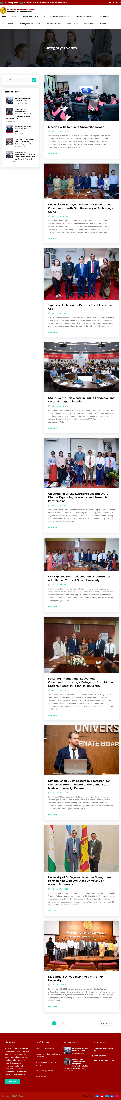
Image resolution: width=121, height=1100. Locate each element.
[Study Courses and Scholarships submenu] (71, 16)
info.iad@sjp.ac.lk (30, 3)
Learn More (12, 1082)
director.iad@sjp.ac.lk (59, 3)
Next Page (105, 1023)
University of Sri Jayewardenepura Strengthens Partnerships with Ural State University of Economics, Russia (79, 881)
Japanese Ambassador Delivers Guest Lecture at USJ (23, 129)
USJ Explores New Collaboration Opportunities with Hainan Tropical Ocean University (79, 578)
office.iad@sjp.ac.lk (44, 3)
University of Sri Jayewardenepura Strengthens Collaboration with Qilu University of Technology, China (19, 113)
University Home (11, 3)
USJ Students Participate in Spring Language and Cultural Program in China (24, 141)
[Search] (34, 80)
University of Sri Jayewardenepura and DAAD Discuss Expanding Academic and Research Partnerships (25, 155)
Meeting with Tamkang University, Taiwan (23, 99)
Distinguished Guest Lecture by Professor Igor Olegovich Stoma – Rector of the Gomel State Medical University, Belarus (79, 784)
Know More (52, 153)
